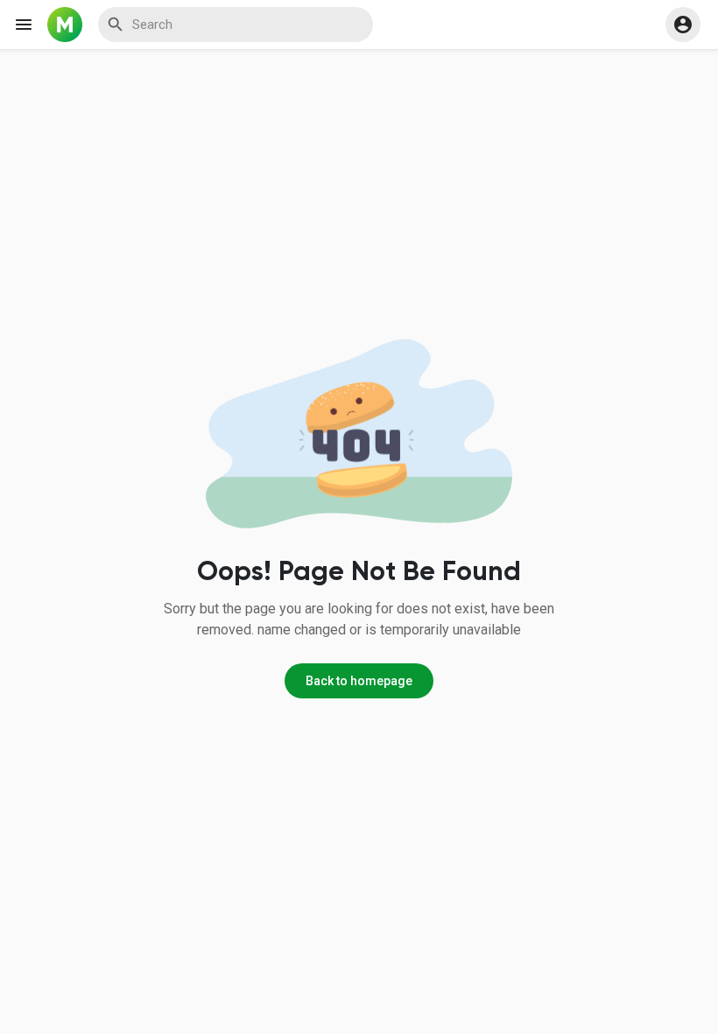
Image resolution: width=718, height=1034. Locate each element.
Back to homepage (359, 681)
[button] (682, 24)
